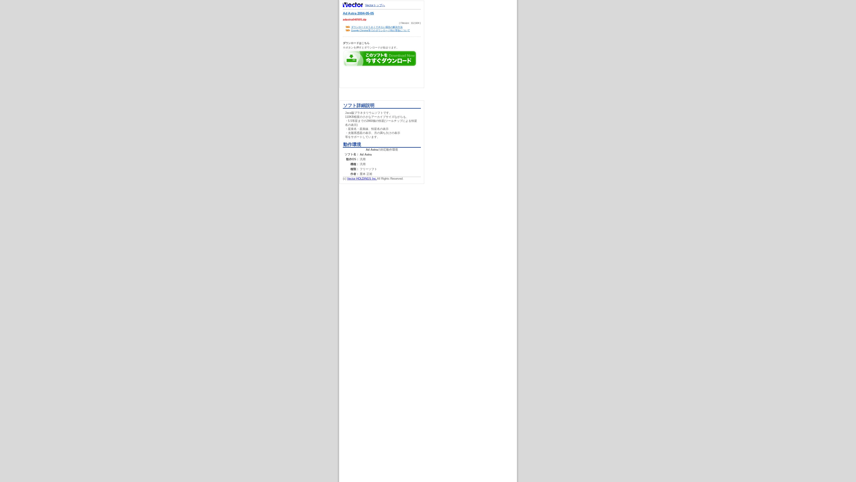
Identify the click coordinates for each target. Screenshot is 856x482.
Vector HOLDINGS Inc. (362, 178)
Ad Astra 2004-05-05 (358, 13)
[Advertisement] (474, 85)
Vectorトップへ (375, 5)
